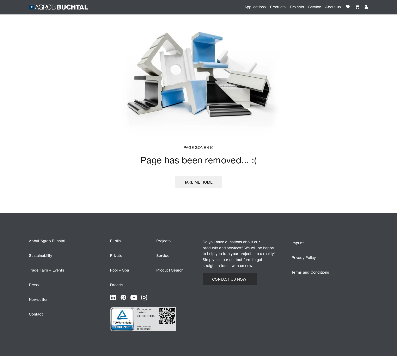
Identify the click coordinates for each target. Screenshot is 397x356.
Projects (297, 7)
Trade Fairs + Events (46, 270)
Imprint (298, 243)
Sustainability (40, 255)
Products (278, 7)
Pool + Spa (119, 270)
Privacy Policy (304, 257)
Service (162, 255)
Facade (116, 284)
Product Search (170, 270)
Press (34, 284)
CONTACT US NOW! (230, 279)
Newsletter (38, 299)
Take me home (198, 182)
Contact (36, 314)
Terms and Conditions (310, 272)
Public (115, 241)
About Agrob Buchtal (47, 241)
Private (116, 255)
